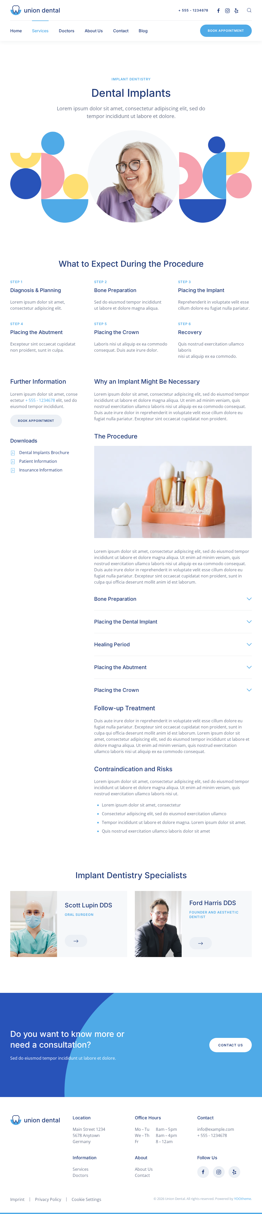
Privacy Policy (48, 1199)
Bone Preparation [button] (115, 599)
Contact (120, 30)
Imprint (17, 1199)
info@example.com (215, 1129)
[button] (249, 10)
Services (81, 1169)
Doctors (66, 30)
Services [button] (40, 30)
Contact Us (230, 1045)
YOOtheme (242, 1198)
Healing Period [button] (112, 644)
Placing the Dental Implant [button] (125, 622)
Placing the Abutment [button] (120, 667)
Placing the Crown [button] (116, 690)
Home (16, 30)
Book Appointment (226, 31)
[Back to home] (35, 10)
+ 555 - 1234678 (193, 10)
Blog (143, 30)
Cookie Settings (86, 1199)
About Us (94, 30)
